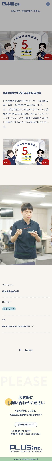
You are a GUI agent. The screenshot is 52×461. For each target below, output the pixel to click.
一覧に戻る (28, 350)
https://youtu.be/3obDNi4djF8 (16, 326)
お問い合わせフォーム (26, 425)
